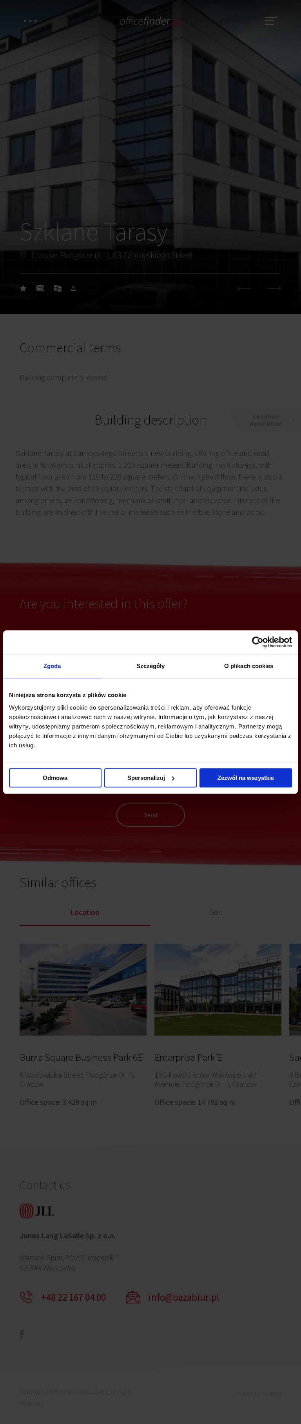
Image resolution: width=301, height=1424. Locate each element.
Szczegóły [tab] (150, 666)
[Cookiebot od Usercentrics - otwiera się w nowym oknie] (257, 642)
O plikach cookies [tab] (249, 666)
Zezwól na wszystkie (246, 777)
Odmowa (55, 777)
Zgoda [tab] (52, 666)
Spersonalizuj (146, 777)
